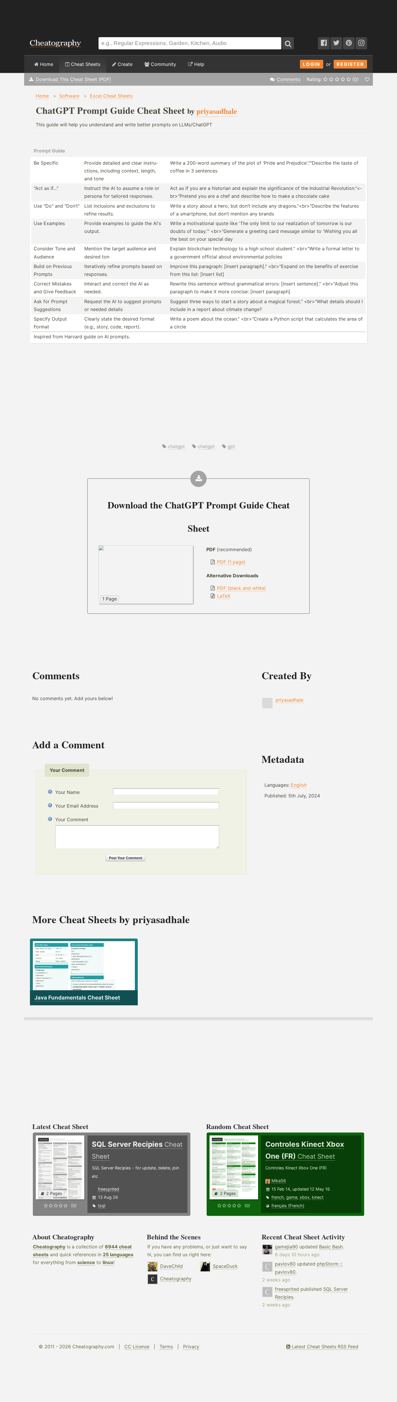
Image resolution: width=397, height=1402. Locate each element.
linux (108, 1262)
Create (124, 64)
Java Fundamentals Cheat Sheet (77, 997)
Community (162, 64)
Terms (166, 1346)
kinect (317, 1197)
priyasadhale (289, 700)
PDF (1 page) (231, 562)
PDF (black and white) (241, 588)
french (277, 1197)
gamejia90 (286, 1247)
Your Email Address (76, 806)
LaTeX (223, 596)
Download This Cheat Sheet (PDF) (73, 79)
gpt (231, 446)
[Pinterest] (349, 43)
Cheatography (49, 1247)
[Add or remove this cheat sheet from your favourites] (367, 79)
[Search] (288, 43)
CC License (136, 1346)
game (291, 1197)
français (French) (287, 1205)
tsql (101, 1205)
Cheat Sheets (84, 64)
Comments (289, 79)
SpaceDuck (225, 1266)
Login (311, 64)
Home (46, 64)
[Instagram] (361, 43)
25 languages (118, 1254)
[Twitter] (336, 43)
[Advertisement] (198, 16)
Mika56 (278, 1180)
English (299, 785)
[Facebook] (324, 43)
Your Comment (71, 819)
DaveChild (171, 1266)
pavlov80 (285, 1264)
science (86, 1262)
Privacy (191, 1346)
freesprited (108, 1189)
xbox (305, 1197)
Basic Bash (331, 1247)
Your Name (67, 792)
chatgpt (176, 446)
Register (350, 64)
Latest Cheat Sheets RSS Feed (324, 1346)
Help (198, 64)
